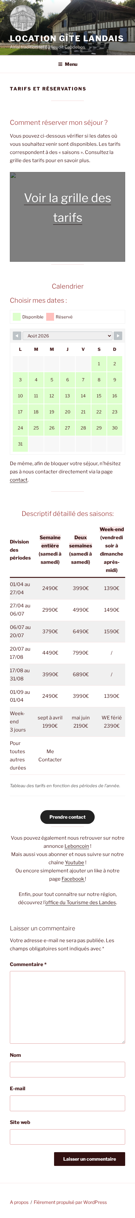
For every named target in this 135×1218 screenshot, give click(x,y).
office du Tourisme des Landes (80, 902)
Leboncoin (77, 846)
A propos (19, 1202)
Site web (20, 1122)
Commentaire (28, 964)
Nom (15, 1055)
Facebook (73, 879)
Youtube (74, 863)
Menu (71, 64)
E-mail (17, 1089)
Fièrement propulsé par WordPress (70, 1202)
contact (19, 480)
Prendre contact (67, 817)
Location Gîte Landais (67, 38)
